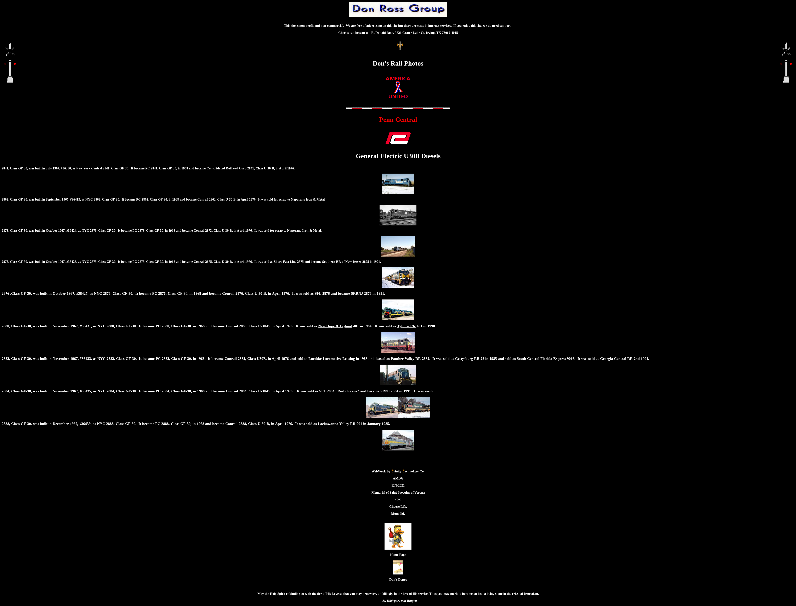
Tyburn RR (406, 326)
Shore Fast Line (285, 261)
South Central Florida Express (541, 359)
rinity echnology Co (409, 471)
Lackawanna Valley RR (337, 424)
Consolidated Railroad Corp (226, 168)
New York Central (89, 168)
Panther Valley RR (406, 359)
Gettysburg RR (467, 359)
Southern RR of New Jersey (342, 261)
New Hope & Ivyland (335, 326)
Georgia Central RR (616, 359)
